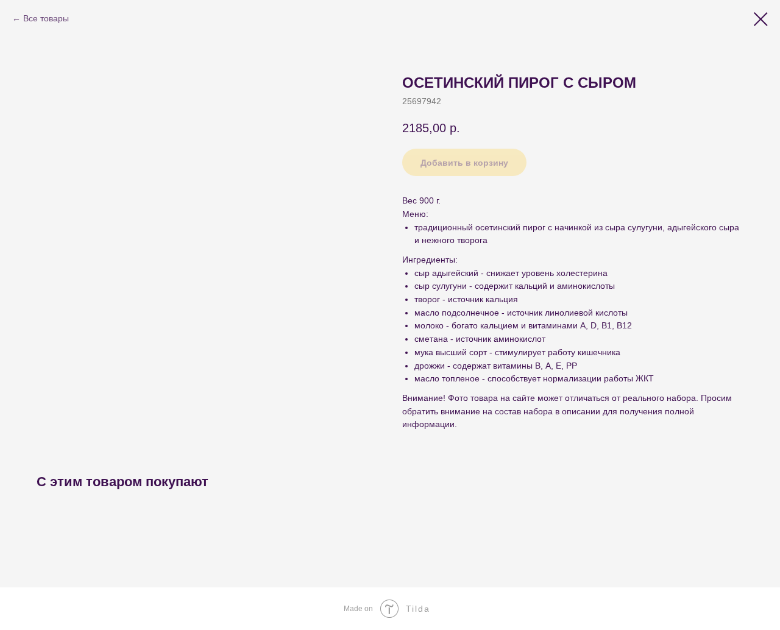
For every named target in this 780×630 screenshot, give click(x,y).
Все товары (46, 18)
